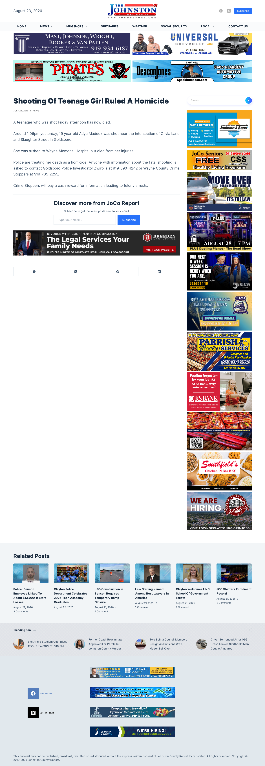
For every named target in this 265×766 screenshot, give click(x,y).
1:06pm (33, 133)
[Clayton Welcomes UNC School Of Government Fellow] (193, 573)
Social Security (174, 26)
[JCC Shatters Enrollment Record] (234, 573)
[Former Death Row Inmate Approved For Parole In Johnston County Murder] (79, 644)
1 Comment (101, 611)
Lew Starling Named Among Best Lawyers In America (152, 593)
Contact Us (238, 26)
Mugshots (74, 26)
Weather (139, 26)
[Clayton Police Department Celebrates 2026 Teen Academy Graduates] (71, 573)
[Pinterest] (117, 271)
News (44, 26)
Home (21, 26)
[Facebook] (221, 11)
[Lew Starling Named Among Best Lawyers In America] (153, 573)
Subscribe (243, 10)
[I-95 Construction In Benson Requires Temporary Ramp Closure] (112, 573)
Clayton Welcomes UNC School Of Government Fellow (193, 593)
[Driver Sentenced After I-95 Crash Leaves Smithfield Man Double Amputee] (201, 644)
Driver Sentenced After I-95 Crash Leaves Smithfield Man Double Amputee (230, 644)
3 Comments (20, 611)
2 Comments (224, 602)
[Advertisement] (224, 689)
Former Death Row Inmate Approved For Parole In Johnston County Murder (106, 644)
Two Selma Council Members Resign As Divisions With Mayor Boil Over (168, 644)
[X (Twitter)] (229, 11)
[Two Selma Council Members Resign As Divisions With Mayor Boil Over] (140, 644)
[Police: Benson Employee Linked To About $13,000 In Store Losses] (31, 573)
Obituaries (109, 26)
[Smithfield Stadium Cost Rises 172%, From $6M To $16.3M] (18, 644)
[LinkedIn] (159, 271)
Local (206, 26)
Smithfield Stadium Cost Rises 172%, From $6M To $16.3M (47, 644)
